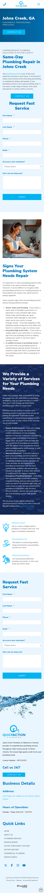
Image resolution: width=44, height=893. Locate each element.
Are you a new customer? (14, 162)
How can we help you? (12, 173)
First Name (8, 115)
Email (6, 150)
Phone (7, 139)
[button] (38, 4)
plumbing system (13, 74)
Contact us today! (27, 506)
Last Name (8, 127)
